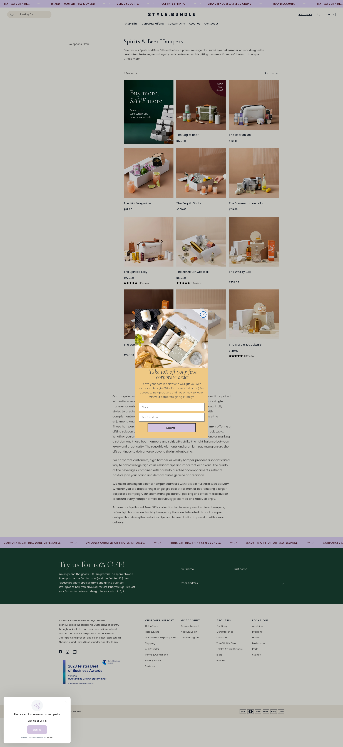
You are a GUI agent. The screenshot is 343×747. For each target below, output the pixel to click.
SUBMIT (171, 427)
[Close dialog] (203, 314)
